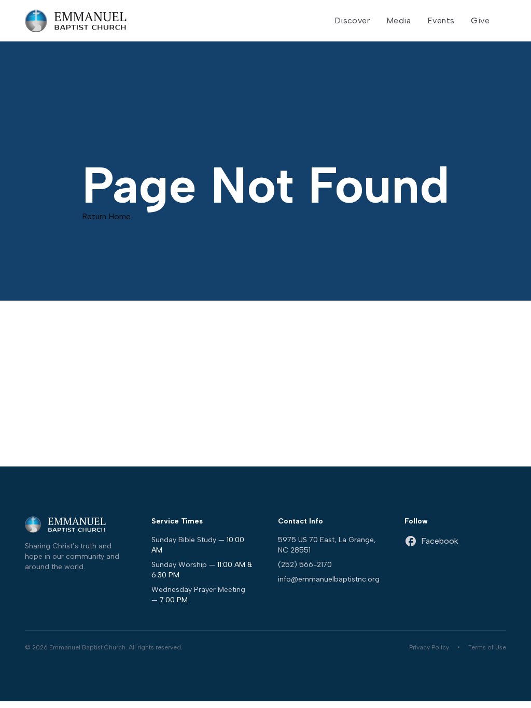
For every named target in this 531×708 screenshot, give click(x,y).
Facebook (439, 541)
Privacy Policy (429, 647)
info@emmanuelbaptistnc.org (329, 579)
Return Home (106, 216)
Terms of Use (487, 647)
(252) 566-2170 (305, 564)
